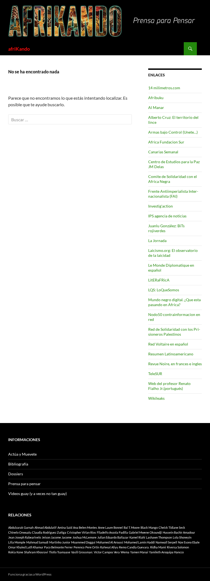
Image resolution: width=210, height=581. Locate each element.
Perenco (79, 547)
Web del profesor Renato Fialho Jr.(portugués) (169, 386)
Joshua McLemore (84, 537)
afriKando (19, 49)
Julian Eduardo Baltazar (113, 537)
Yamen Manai (139, 552)
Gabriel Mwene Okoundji (145, 532)
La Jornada (157, 240)
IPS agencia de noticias (167, 216)
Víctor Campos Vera (107, 552)
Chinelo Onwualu (19, 532)
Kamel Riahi (137, 537)
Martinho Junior (59, 542)
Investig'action (160, 206)
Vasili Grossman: (82, 552)
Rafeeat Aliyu (109, 547)
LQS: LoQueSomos (163, 289)
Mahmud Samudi (37, 542)
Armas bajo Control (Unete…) (173, 132)
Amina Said (64, 527)
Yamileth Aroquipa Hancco (166, 552)
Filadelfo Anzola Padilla (112, 532)
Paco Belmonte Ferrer (58, 547)
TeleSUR (155, 373)
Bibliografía (18, 464)
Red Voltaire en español (168, 344)
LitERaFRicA (159, 280)
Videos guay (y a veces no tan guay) (37, 493)
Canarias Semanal (163, 151)
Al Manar (156, 107)
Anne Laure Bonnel (110, 527)
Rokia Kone (15, 552)
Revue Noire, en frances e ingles (175, 363)
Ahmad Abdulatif (45, 527)
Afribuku (156, 97)
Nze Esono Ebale (189, 542)
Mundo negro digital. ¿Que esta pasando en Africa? (174, 302)
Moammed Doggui (83, 542)
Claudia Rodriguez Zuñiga (49, 532)
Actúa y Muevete (22, 454)
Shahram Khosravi (36, 552)
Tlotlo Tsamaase (59, 552)
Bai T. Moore (132, 527)
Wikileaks (156, 398)
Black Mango (149, 527)
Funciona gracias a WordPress (29, 574)
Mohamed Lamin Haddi (139, 542)
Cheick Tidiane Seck (172, 527)
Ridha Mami (158, 547)
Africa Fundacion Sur (166, 142)
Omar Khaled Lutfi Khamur (25, 547)
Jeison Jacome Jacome (57, 537)
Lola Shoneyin (182, 537)
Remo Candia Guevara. (134, 547)
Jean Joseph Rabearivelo (24, 537)
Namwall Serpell (166, 542)
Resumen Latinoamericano (170, 354)
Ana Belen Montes (85, 527)
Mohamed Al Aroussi (109, 542)
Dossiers (15, 473)
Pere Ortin (92, 547)
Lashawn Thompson (159, 537)
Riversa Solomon (178, 547)
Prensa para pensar (24, 483)
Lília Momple (16, 542)
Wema (125, 552)
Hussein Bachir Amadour (179, 532)
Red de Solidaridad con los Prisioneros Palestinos (174, 331)
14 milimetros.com (164, 87)
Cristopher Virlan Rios (81, 532)
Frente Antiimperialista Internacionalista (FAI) (173, 194)
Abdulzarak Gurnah (21, 527)
